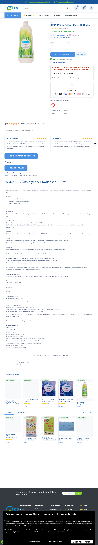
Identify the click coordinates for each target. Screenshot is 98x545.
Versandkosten (66, 37)
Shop (55, 22)
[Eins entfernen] (52, 49)
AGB (36, 508)
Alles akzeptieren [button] (81, 542)
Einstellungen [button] (34, 542)
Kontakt (22, 509)
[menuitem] (12, 15)
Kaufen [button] (82, 54)
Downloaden (23, 365)
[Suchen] (67, 8)
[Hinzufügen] (59, 49)
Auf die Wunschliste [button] (59, 62)
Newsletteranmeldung (56, 509)
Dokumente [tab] (36, 355)
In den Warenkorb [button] (63, 54)
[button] (64, 35)
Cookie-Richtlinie (10, 536)
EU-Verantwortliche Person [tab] (57, 355)
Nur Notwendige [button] (55, 542)
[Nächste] (95, 143)
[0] (76, 8)
